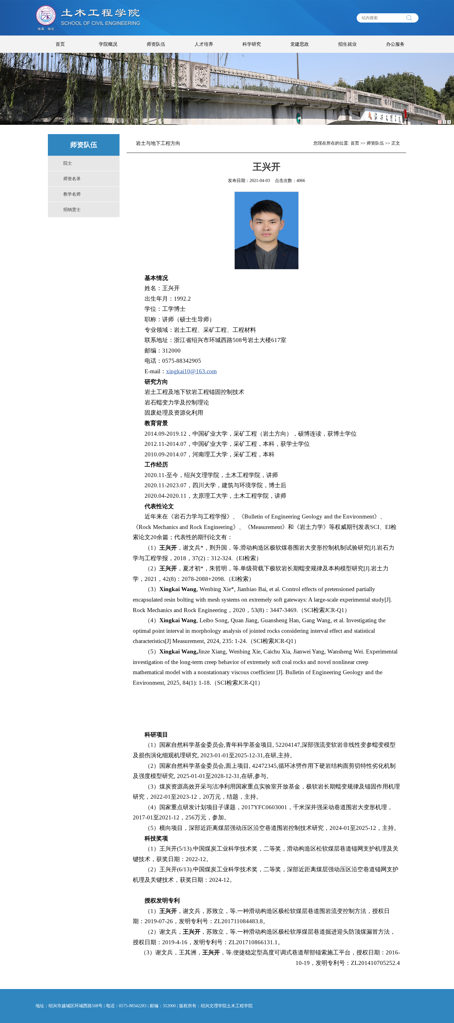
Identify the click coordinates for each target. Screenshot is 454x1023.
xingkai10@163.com (191, 371)
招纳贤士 (72, 209)
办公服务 (395, 44)
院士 (67, 163)
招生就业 (347, 44)
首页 (60, 44)
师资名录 (72, 178)
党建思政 (299, 44)
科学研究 (251, 44)
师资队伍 (156, 44)
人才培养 (204, 44)
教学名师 (72, 194)
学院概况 (108, 44)
